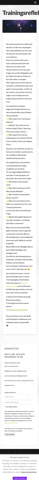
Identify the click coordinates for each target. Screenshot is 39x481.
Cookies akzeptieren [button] (20, 478)
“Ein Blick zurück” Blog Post (17, 310)
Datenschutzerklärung (10, 423)
